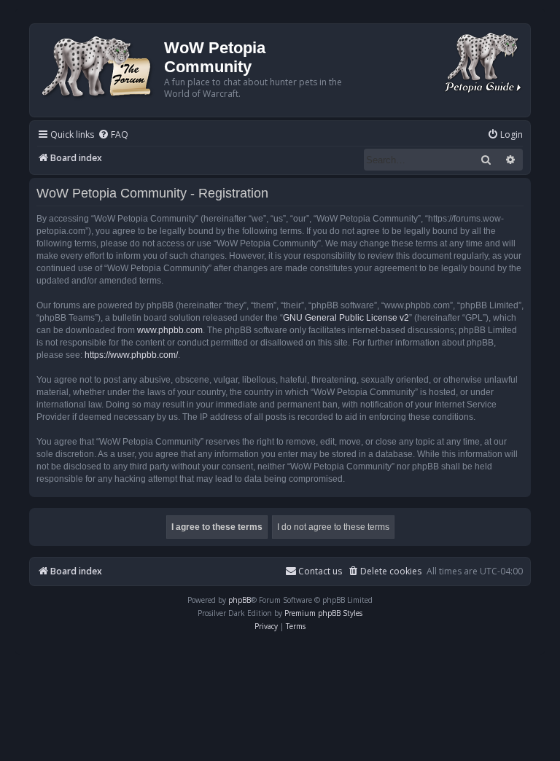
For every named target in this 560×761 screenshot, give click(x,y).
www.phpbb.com (170, 330)
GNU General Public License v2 (346, 318)
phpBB (239, 600)
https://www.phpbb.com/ (131, 355)
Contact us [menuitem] (320, 571)
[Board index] (99, 65)
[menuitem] (113, 135)
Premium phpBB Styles (323, 613)
